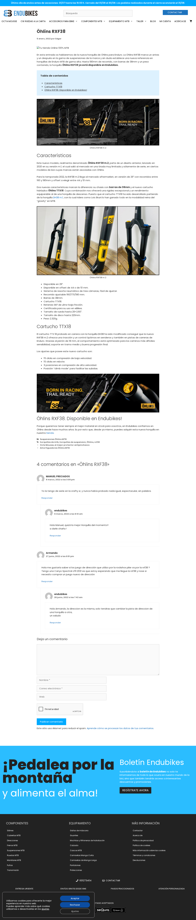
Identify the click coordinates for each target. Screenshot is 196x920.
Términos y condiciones (144, 855)
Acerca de (180, 21)
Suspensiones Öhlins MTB (53, 439)
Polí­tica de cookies (141, 845)
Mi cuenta (165, 21)
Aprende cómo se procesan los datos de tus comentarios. (120, 728)
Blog (153, 21)
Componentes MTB (91, 21)
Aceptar (75, 898)
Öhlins (90, 442)
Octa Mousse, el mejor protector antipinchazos (64, 445)
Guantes (74, 835)
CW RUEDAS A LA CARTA (33, 21)
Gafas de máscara (79, 830)
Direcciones (12, 840)
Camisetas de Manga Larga (83, 860)
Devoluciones (139, 860)
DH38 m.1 (58, 197)
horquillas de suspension (73, 442)
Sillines (10, 830)
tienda (50, 433)
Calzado (74, 845)
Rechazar (75, 904)
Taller (139, 21)
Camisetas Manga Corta (82, 855)
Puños (10, 865)
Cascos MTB (76, 850)
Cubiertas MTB (14, 835)
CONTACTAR (175, 12)
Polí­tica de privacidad (143, 840)
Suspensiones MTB (15, 850)
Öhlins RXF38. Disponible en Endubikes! (65, 90)
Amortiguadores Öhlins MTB (55, 448)
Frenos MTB (12, 845)
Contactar (138, 830)
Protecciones (76, 870)
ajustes (45, 909)
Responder (47, 498)
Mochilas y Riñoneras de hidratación (87, 840)
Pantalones (75, 865)
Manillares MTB (14, 860)
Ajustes (75, 911)
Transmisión (13, 870)
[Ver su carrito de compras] (191, 21)
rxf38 (97, 442)
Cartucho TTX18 (53, 86)
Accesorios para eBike (61, 21)
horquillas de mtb (49, 442)
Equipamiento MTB (119, 21)
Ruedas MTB (13, 855)
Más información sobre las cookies (149, 850)
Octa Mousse (9, 21)
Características (53, 83)
